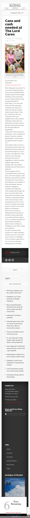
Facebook (9, 260)
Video (8, 468)
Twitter (12, 260)
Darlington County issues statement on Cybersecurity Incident (15, 363)
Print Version (10, 465)
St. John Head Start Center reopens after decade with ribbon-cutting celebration (15, 340)
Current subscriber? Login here (13, 514)
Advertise (9, 453)
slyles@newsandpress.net (13, 85)
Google (6, 260)
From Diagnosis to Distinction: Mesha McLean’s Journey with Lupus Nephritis (16, 348)
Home (8, 449)
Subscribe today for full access (13, 512)
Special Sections (12, 461)
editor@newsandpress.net (13, 403)
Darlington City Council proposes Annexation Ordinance (14, 299)
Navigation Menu (16, 13)
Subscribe (10, 457)
